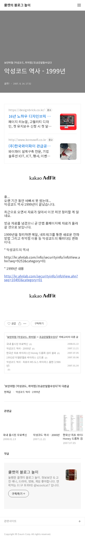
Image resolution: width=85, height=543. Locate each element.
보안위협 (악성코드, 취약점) (21, 337)
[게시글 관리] (24, 324)
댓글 (6, 453)
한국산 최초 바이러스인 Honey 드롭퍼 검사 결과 (31, 353)
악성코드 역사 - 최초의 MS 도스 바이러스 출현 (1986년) (33, 363)
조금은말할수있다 (48, 337)
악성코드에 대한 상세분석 (18, 528)
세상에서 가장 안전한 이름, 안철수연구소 (27, 535)
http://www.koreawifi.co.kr (27, 139)
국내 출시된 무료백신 (17, 344)
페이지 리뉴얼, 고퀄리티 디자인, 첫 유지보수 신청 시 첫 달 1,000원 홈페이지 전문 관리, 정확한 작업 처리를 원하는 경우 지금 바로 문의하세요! (30, 123)
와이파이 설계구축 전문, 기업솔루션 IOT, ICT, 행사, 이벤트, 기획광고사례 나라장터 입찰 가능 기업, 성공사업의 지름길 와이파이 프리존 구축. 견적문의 (29, 153)
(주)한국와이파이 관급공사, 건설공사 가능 (30, 145)
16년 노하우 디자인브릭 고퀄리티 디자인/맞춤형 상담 (29, 116)
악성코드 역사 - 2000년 (18, 348)
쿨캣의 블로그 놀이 (17, 5)
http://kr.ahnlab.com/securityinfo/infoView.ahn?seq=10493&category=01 (41, 278)
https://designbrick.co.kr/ (26, 110)
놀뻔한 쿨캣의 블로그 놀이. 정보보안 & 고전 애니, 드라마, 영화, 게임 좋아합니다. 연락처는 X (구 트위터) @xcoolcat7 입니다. (33, 481)
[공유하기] (19, 324)
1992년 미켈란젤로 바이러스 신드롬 (25, 357)
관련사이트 (10, 521)
